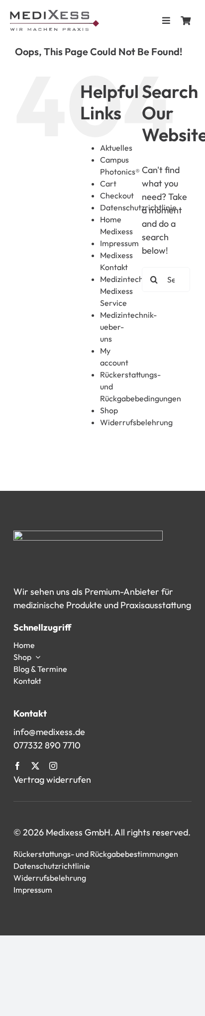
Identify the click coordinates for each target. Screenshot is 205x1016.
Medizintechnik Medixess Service (127, 291)
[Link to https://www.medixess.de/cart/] (186, 20)
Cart (108, 183)
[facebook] (17, 766)
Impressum (119, 243)
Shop (109, 410)
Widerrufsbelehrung (136, 422)
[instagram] (53, 766)
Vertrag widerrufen (52, 779)
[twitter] (35, 766)
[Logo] (54, 14)
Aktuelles (116, 148)
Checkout (117, 195)
